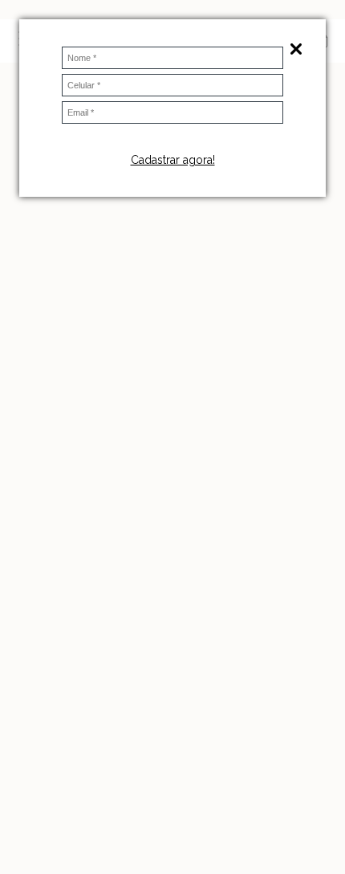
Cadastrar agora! (173, 159)
